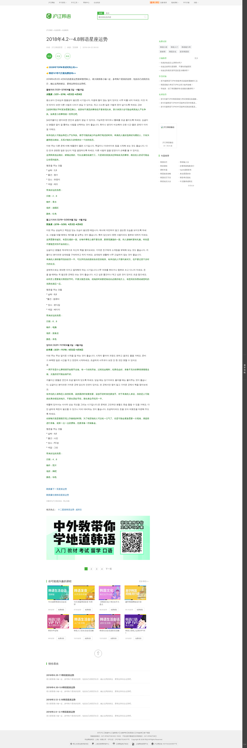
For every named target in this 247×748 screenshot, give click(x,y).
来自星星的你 (185, 174)
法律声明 (123, 733)
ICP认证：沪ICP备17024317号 (119, 739)
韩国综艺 (163, 162)
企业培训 (97, 2)
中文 (58, 56)
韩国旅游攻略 (165, 174)
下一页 (109, 569)
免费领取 (61, 610)
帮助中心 (86, 2)
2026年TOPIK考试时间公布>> (63, 67)
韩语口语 (163, 47)
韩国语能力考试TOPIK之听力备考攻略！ (177, 85)
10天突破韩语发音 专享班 (83, 603)
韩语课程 (163, 166)
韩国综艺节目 (165, 177)
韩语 (67, 56)
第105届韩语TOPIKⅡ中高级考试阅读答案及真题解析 (179, 107)
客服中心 (108, 733)
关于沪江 (100, 733)
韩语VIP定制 (53, 630)
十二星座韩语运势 (66, 509)
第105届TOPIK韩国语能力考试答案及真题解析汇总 (179, 99)
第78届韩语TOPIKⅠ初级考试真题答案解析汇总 (179, 81)
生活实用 (57, 30)
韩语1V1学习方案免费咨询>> (62, 73)
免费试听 (61, 638)
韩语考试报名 (185, 177)
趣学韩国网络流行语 (133, 602)
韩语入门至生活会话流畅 (84, 630)
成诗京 (79, 509)
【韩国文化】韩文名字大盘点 (109, 603)
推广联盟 (147, 733)
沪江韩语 (49, 30)
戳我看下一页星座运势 (56, 489)
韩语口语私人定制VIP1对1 (135, 631)
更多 (196, 58)
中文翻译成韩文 (186, 181)
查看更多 (191, 186)
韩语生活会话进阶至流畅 (109, 630)
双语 (49, 56)
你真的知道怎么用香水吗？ (171, 63)
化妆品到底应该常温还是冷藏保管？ (175, 70)
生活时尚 (65, 30)
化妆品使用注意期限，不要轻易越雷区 (176, 66)
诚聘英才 (116, 733)
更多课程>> (144, 581)
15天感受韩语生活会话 (57, 602)
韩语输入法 (184, 162)
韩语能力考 (186, 47)
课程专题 (163, 170)
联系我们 (131, 733)
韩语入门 (174, 47)
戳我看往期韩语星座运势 (57, 495)
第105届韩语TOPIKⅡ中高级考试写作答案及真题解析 (179, 103)
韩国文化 (172, 51)
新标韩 (162, 51)
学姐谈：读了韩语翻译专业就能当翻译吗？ (178, 88)
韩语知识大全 (165, 181)
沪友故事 (139, 733)
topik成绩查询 (185, 170)
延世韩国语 (184, 51)
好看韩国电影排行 (187, 166)
